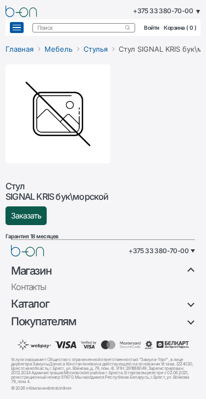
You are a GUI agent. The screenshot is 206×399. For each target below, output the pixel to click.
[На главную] (27, 250)
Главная (19, 49)
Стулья (95, 49)
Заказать (26, 215)
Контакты (28, 286)
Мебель (58, 49)
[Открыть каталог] (17, 27)
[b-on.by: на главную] (21, 11)
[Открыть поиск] (127, 27)
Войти (151, 27)
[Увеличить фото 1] (57, 113)
